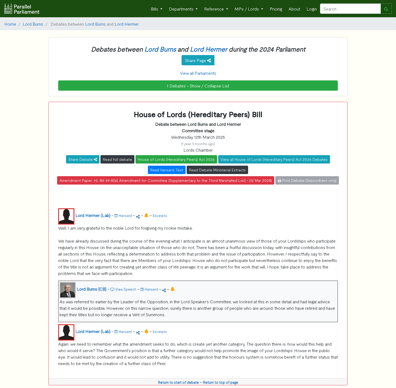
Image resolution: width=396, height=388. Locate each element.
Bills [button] (155, 9)
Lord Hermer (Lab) (92, 215)
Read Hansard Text (166, 169)
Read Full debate (117, 159)
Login (312, 9)
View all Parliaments (198, 73)
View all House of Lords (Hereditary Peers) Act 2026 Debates (274, 159)
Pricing (276, 9)
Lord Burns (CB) (91, 289)
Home (10, 24)
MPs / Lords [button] (247, 9)
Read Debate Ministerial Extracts (217, 169)
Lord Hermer (126, 24)
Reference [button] (214, 9)
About (294, 9)
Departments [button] (181, 9)
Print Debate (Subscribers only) (308, 180)
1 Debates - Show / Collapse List (198, 86)
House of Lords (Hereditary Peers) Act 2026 (176, 159)
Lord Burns (33, 24)
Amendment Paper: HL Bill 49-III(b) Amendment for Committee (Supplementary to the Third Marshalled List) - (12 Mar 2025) (166, 180)
